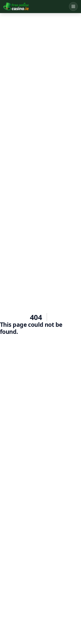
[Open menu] (73, 6)
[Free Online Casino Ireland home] (35, 6)
